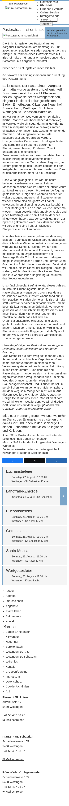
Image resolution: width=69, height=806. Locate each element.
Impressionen (14, 601)
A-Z (8, 691)
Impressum (13, 676)
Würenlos (12, 661)
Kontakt (10, 621)
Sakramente (13, 616)
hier (52, 68)
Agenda (11, 595)
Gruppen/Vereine (16, 671)
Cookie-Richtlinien (17, 686)
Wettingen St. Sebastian (21, 656)
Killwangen (13, 636)
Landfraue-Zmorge (22, 491)
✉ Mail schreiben (13, 720)
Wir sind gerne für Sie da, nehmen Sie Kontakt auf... (57, 33)
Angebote (12, 606)
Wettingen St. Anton (18, 651)
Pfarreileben (13, 611)
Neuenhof (12, 641)
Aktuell (10, 590)
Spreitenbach (14, 646)
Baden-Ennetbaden (18, 631)
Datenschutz (14, 681)
